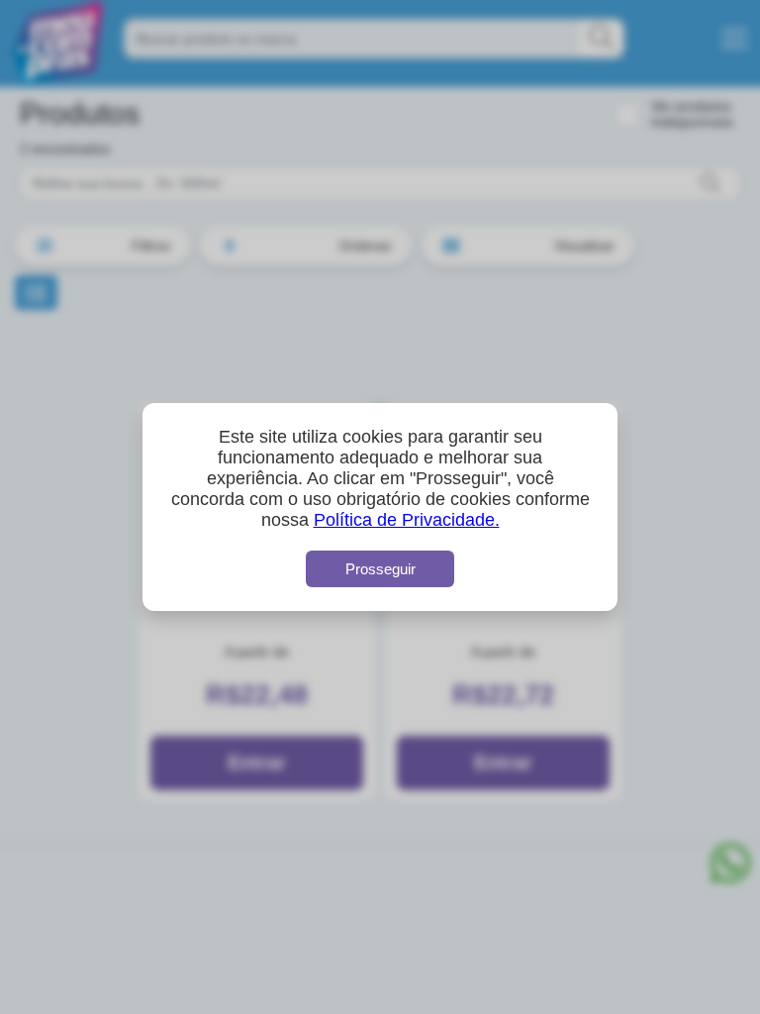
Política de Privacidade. (407, 520)
